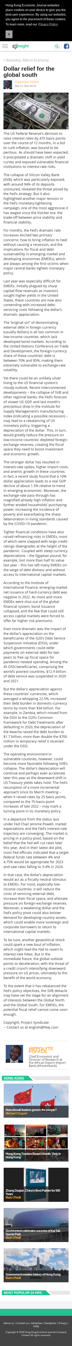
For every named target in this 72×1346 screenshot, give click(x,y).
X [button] (9, 34)
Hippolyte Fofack (27, 82)
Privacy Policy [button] (48, 24)
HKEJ (36, 1326)
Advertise (36, 1323)
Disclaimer (50, 1323)
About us (8, 1323)
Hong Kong (14, 1078)
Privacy (63, 1323)
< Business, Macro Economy (26, 60)
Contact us (22, 1323)
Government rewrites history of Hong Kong (33, 1274)
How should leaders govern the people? (31, 1110)
